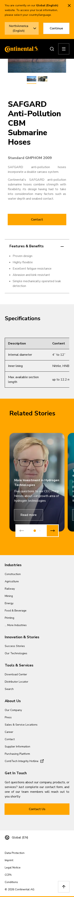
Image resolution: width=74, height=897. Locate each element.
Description (17, 343)
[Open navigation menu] (63, 48)
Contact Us (37, 809)
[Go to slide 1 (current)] (35, 530)
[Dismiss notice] (69, 5)
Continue (56, 28)
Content (58, 343)
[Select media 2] (42, 79)
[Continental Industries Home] (20, 49)
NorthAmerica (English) (18, 28)
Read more (29, 515)
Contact (37, 219)
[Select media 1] (31, 79)
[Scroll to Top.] (63, 886)
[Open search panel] (51, 48)
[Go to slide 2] (40, 530)
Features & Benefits (26, 246)
